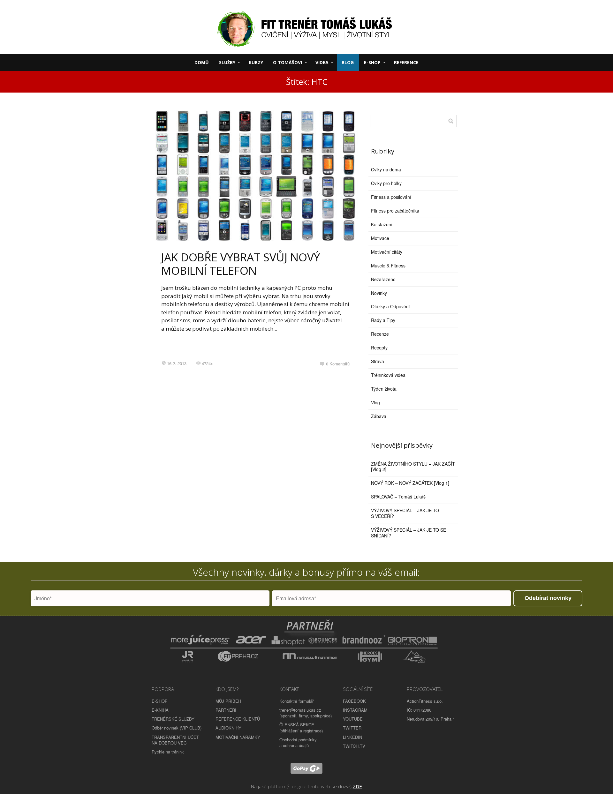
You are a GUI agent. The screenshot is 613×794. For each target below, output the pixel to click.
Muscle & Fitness (388, 265)
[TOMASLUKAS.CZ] (306, 27)
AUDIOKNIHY (228, 728)
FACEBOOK (354, 701)
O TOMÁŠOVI (287, 62)
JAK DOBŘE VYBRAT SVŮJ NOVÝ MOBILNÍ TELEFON (240, 264)
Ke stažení (381, 224)
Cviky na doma (386, 169)
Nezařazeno (383, 279)
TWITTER (352, 728)
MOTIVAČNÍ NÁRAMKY (238, 737)
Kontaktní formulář (296, 701)
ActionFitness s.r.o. (425, 701)
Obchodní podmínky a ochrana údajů (298, 742)
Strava (377, 361)
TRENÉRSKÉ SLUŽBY (173, 719)
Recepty (379, 347)
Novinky (379, 293)
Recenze (380, 334)
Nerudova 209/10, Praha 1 (431, 719)
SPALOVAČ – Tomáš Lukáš (398, 496)
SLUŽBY (227, 62)
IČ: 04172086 (419, 710)
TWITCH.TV (354, 746)
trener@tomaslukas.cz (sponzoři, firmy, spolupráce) (305, 713)
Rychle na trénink (168, 752)
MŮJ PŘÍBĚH (228, 701)
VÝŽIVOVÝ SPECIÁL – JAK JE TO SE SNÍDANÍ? (408, 533)
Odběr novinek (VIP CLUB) (176, 728)
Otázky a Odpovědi (390, 306)
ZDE (357, 786)
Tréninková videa (388, 375)
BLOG (348, 62)
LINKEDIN (352, 737)
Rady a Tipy (383, 320)
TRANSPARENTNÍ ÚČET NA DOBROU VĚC (175, 740)
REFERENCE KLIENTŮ (238, 719)
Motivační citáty (386, 252)
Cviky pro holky (386, 183)
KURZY (256, 62)
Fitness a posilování (391, 197)
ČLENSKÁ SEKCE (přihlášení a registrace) (301, 727)
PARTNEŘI (226, 710)
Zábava (378, 416)
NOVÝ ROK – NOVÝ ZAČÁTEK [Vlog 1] (410, 483)
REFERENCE (406, 62)
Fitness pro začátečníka (395, 210)
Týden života (384, 389)
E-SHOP (372, 62)
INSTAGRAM (355, 710)
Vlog (375, 402)
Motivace (380, 238)
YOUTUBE (353, 719)
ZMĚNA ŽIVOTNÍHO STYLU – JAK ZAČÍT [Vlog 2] (413, 467)
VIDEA (322, 62)
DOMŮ (201, 62)
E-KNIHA (160, 710)
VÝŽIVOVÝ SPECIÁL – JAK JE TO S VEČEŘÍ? (405, 513)
